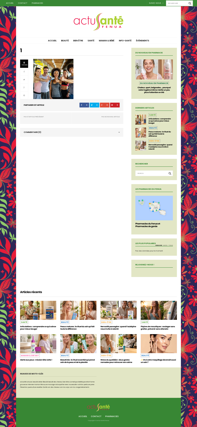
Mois (165, 245)
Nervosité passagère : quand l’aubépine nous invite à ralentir (160, 146)
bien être (66, 382)
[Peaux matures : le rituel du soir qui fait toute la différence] (140, 133)
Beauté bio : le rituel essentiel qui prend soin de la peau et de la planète (77, 361)
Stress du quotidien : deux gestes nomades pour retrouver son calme (116, 361)
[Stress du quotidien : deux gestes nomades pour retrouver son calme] (119, 343)
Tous (170, 245)
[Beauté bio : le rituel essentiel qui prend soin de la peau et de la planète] (78, 343)
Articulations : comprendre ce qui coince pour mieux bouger (159, 120)
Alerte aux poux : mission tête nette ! (36, 359)
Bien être (78, 40)
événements (85, 387)
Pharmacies (37, 3)
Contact (22, 3)
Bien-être (154, 141)
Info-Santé (125, 40)
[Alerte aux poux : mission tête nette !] (38, 343)
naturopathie (59, 385)
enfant (88, 382)
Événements (142, 40)
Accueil (10, 3)
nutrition (80, 385)
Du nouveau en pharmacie (154, 83)
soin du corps (64, 387)
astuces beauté (32, 382)
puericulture (32, 387)
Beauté (65, 40)
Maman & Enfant (30, 355)
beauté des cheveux (55, 382)
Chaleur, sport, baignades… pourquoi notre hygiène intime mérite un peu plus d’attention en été (154, 90)
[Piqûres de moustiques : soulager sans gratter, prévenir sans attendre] (159, 310)
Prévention (23, 387)
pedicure (87, 385)
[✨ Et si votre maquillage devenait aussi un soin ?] (159, 343)
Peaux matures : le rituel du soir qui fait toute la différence (159, 133)
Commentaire (32, 132)
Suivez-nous (155, 3)
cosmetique (73, 382)
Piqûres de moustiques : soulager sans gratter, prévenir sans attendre (158, 327)
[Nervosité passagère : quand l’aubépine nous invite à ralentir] (140, 146)
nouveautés (73, 385)
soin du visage (75, 387)
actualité (23, 382)
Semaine (158, 245)
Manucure (44, 385)
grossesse (23, 385)
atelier (40, 382)
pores (92, 385)
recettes (39, 387)
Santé (91, 40)
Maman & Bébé (106, 40)
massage (51, 385)
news (66, 385)
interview (31, 385)
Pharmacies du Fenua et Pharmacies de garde (147, 225)
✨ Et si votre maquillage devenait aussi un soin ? (158, 361)
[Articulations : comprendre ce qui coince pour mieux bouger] (140, 120)
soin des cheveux (53, 387)
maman (37, 385)
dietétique (81, 382)
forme (92, 382)
